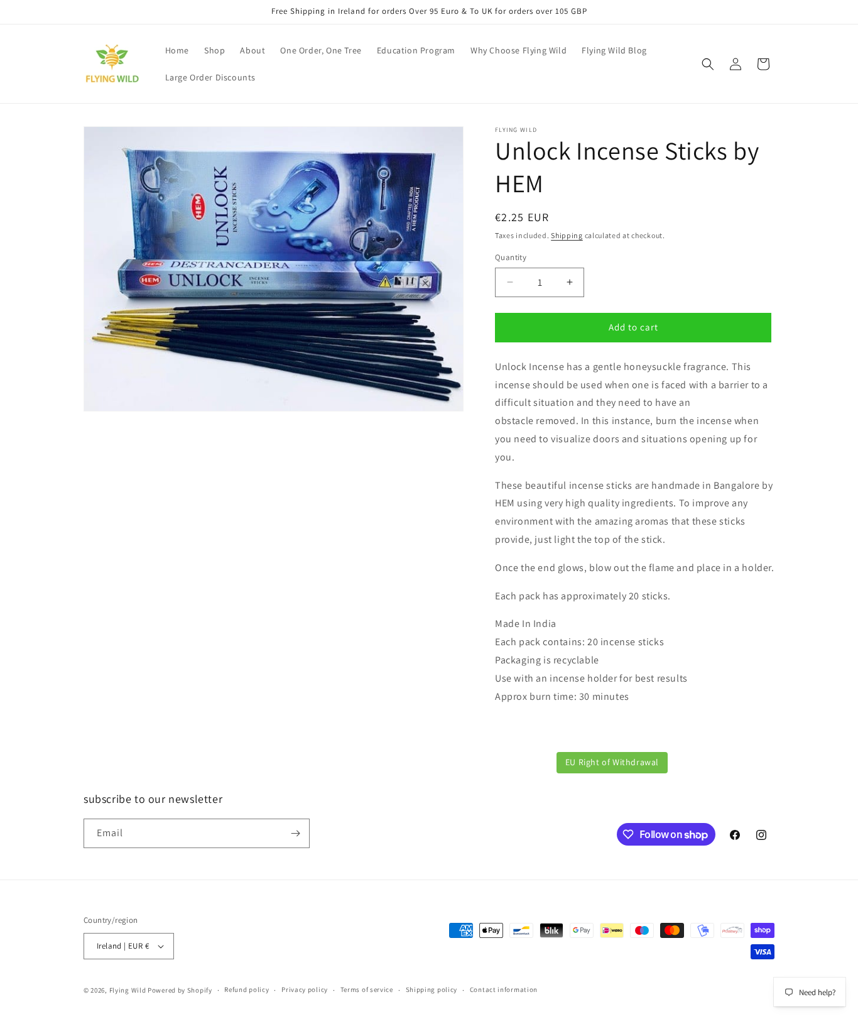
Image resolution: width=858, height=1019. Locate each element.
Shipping (567, 235)
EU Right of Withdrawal (612, 762)
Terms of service (366, 989)
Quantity (510, 257)
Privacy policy (304, 989)
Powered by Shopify (180, 990)
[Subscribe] (295, 833)
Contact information (504, 989)
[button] (708, 64)
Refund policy (246, 989)
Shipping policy (432, 989)
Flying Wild (127, 990)
